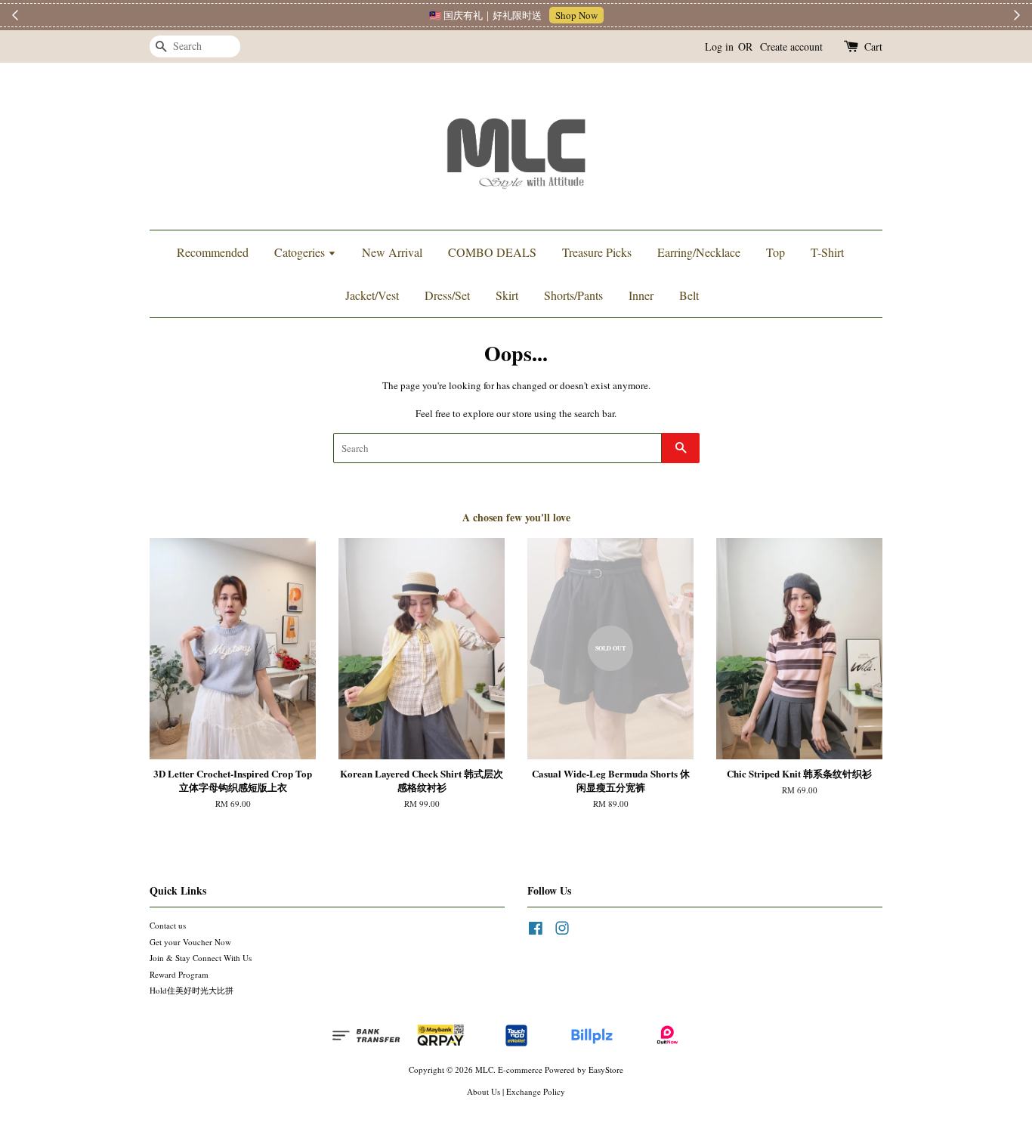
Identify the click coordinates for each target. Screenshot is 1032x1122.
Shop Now (576, 15)
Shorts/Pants (573, 295)
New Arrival (392, 252)
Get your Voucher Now (190, 941)
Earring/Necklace (698, 252)
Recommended (213, 252)
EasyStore (606, 1069)
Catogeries (301, 252)
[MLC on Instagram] (562, 931)
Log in (719, 46)
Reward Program (179, 974)
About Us (483, 1091)
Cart (873, 46)
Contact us (168, 925)
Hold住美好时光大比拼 (191, 990)
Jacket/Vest (372, 295)
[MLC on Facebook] (535, 931)
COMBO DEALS (492, 252)
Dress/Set (447, 295)
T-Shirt (827, 252)
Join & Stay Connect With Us (201, 957)
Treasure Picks (597, 252)
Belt (689, 295)
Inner (641, 295)
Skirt (507, 295)
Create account (791, 46)
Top (775, 252)
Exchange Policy (535, 1091)
